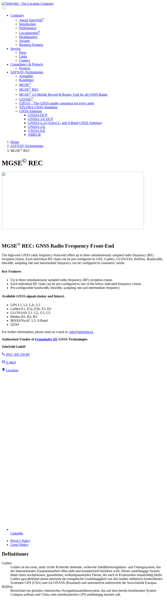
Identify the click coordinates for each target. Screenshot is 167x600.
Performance (28, 28)
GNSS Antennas (30, 111)
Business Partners (31, 45)
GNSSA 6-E (36, 130)
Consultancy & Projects (26, 64)
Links (23, 56)
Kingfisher (26, 80)
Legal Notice (19, 544)
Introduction (27, 24)
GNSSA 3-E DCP (40, 119)
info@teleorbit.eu (81, 332)
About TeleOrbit (31, 20)
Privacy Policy (20, 541)
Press (22, 52)
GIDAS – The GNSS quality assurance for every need (56, 103)
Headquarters (28, 37)
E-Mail (10, 362)
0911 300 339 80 (17, 354)
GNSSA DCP (37, 115)
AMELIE (34, 134)
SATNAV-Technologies (26, 72)
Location (11, 370)
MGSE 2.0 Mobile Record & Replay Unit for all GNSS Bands (63, 94)
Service (15, 48)
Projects (24, 68)
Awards (24, 41)
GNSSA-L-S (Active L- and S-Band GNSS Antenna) (65, 123)
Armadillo (26, 76)
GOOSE (26, 99)
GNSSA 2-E (36, 127)
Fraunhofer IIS (46, 339)
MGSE (25, 85)
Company (17, 15)
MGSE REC (29, 89)
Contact (24, 60)
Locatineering (29, 33)
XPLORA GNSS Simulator (38, 107)
